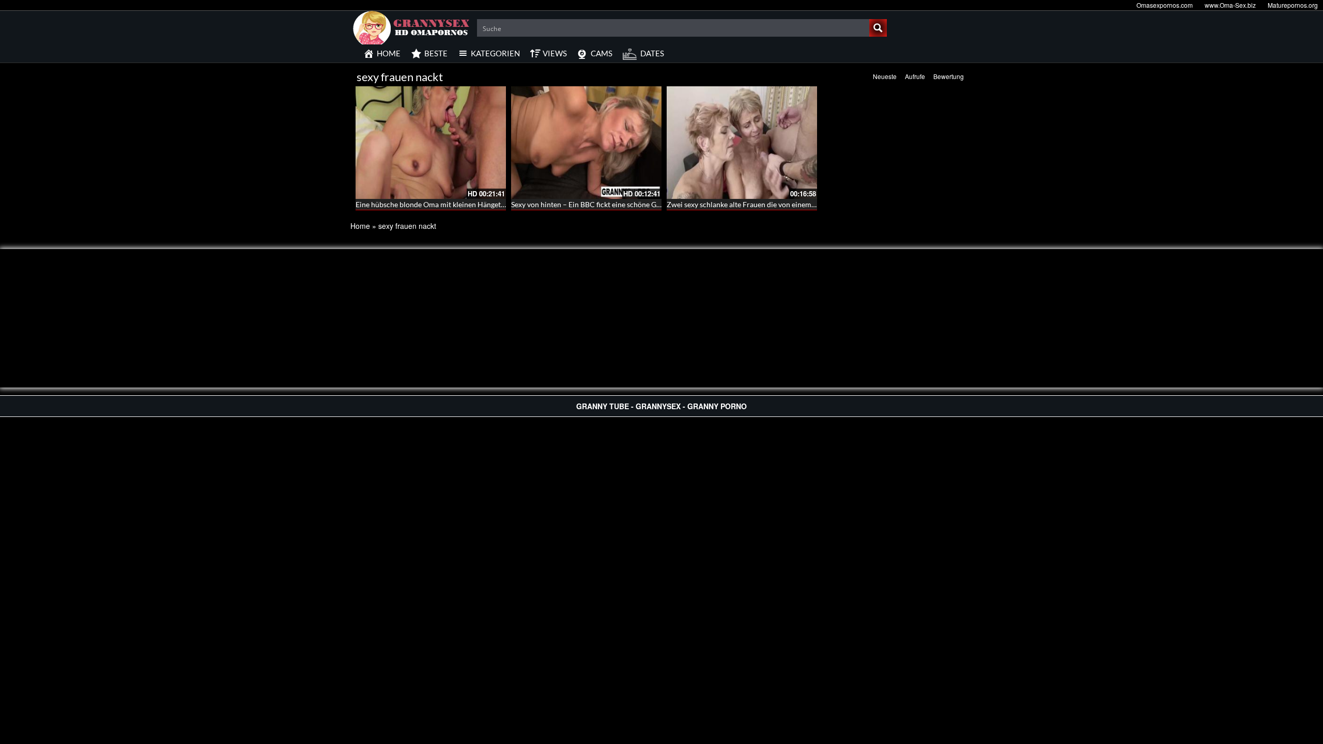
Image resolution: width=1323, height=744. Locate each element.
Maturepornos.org (1293, 5)
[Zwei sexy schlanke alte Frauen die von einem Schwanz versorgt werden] (742, 142)
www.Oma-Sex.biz (1230, 5)
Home (360, 226)
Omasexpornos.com (1164, 5)
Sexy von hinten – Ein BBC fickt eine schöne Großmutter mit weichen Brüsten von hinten (652, 204)
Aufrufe (915, 76)
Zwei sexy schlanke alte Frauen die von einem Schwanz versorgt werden (781, 204)
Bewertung (948, 76)
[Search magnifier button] (878, 28)
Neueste (885, 76)
